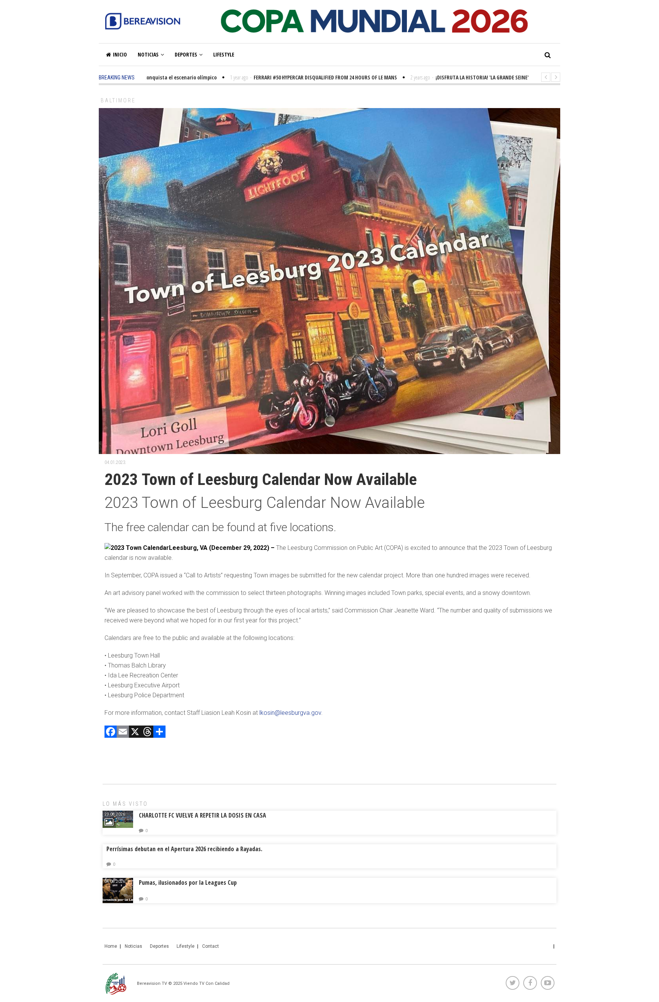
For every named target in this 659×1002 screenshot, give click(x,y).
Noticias (148, 54)
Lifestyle (223, 54)
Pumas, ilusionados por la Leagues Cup (188, 882)
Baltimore (118, 100)
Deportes (186, 54)
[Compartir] (159, 733)
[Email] (123, 733)
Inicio (120, 54)
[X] (135, 733)
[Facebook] (110, 733)
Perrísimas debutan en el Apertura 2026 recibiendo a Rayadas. (184, 849)
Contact (210, 946)
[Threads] (147, 733)
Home (110, 946)
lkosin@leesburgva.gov (290, 712)
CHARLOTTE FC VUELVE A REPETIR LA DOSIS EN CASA (202, 815)
